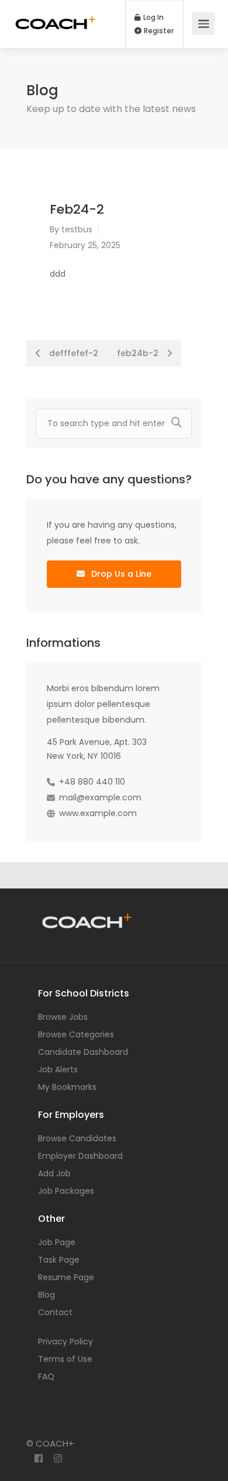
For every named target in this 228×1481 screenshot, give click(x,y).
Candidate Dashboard (83, 1052)
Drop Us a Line (120, 574)
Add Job (54, 1173)
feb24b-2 (139, 353)
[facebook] (38, 1459)
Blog (46, 1295)
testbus (76, 229)
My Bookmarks (67, 1087)
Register (158, 31)
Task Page (59, 1260)
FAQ (46, 1376)
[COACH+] (55, 15)
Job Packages (66, 1191)
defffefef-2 (72, 353)
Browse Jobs (63, 1017)
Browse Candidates (77, 1138)
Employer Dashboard (80, 1156)
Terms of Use (65, 1359)
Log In (152, 17)
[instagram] (57, 1459)
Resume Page (66, 1277)
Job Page (56, 1242)
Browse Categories (76, 1034)
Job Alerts (58, 1069)
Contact (55, 1312)
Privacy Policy (65, 1341)
